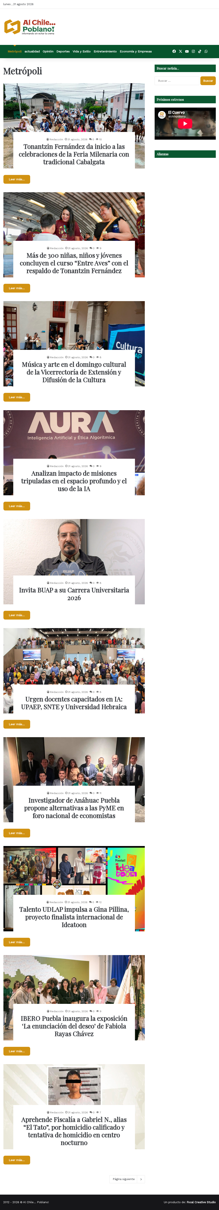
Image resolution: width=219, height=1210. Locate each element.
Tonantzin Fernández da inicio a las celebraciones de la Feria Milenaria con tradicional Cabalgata (74, 154)
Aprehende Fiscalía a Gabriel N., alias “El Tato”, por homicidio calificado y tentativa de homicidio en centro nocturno (74, 1131)
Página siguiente (124, 1179)
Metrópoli (15, 51)
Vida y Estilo (82, 51)
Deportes (63, 51)
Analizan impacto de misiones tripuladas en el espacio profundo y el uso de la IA (74, 481)
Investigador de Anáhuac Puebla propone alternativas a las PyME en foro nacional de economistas (74, 808)
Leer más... (17, 179)
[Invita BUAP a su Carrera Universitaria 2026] (74, 561)
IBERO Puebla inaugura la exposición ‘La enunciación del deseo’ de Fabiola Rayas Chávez (74, 1026)
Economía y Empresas (136, 51)
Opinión (48, 51)
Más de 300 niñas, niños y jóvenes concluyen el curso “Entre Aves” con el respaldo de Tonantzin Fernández (74, 263)
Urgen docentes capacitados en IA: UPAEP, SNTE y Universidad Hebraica (74, 703)
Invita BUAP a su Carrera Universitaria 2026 (74, 594)
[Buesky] (212, 51)
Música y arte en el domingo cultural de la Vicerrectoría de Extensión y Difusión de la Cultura (74, 372)
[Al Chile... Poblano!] (30, 26)
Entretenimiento (105, 51)
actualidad (32, 51)
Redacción (56, 139)
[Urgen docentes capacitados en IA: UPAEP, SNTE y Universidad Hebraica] (74, 670)
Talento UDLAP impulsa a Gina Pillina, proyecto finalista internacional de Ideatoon (74, 917)
